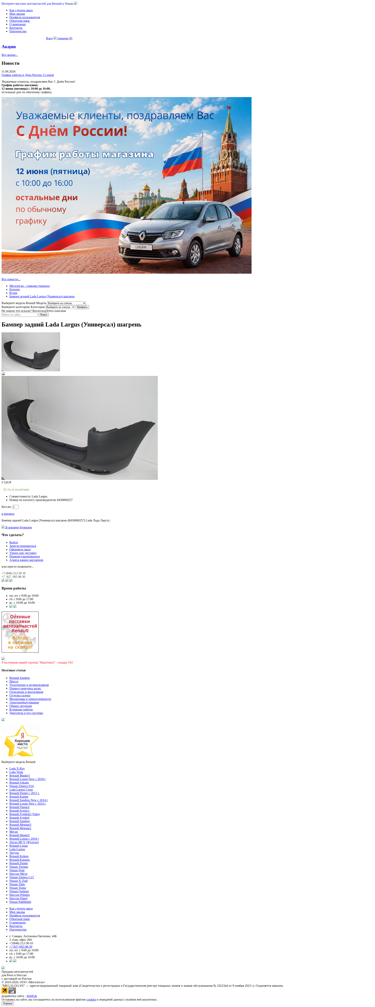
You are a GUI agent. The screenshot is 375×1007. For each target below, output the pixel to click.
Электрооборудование (24, 702)
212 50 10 (14, 573)
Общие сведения (20, 706)
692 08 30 (13, 576)
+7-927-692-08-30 (20, 946)
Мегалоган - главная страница (29, 286)
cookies (91, 999)
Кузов (13, 293)
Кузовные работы (21, 709)
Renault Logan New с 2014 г (27, 803)
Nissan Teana (17, 887)
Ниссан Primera (19, 894)
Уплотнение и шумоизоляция (29, 685)
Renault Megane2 (20, 828)
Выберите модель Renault (18, 762)
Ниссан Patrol (18, 898)
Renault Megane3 (20, 824)
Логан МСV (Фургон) (24, 842)
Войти (13, 542)
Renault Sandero (19, 678)
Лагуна (14, 852)
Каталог (14, 289)
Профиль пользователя (24, 17)
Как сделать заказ (21, 10)
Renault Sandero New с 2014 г (28, 800)
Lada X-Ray (17, 768)
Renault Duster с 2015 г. (24, 793)
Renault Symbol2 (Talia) (24, 814)
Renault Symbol (19, 817)
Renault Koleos (19, 856)
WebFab (32, 996)
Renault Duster (18, 863)
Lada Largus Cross (21, 789)
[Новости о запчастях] (10, 606)
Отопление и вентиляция (26, 692)
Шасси (13, 681)
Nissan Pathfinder (20, 901)
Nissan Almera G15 (21, 877)
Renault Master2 (19, 835)
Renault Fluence (19, 807)
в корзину (8, 513)
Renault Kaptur (18, 796)
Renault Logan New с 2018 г (27, 779)
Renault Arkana (19, 782)
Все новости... (11, 279)
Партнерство (18, 31)
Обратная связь (19, 20)
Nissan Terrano (18, 866)
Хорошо (7, 1003)
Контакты (15, 27)
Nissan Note (17, 870)
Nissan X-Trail (18, 880)
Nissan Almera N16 (21, 786)
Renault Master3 (19, 775)
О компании (17, 24)
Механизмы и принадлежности (30, 699)
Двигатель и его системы (26, 713)
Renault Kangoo (19, 859)
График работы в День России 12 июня (28, 75)
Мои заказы (17, 13)
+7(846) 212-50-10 (21, 943)
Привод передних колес (25, 688)
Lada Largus (17, 849)
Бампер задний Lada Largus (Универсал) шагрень (42, 296)
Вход (49, 38)
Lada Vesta (16, 772)
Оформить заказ (20, 549)
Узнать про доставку (23, 553)
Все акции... (10, 55)
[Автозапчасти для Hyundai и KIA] (3, 720)
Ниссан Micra (18, 873)
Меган (13, 831)
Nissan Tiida (17, 884)
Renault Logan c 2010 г (24, 838)
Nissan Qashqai (19, 891)
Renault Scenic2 (19, 810)
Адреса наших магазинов (26, 560)
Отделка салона (19, 695)
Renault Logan (18, 845)
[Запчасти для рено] (14, 606)
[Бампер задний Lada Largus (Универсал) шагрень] (31, 370)
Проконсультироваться (24, 556)
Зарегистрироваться (22, 546)
